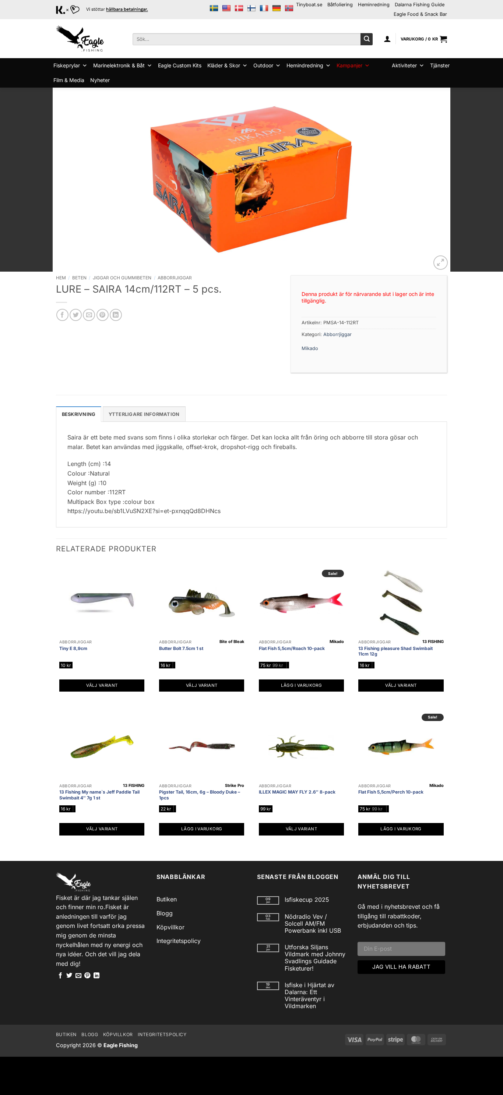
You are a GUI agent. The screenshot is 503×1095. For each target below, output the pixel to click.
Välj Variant (101, 685)
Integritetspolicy (178, 940)
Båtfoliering (340, 4)
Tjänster (440, 65)
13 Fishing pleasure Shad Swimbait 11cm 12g (395, 651)
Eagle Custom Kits (179, 65)
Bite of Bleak (231, 641)
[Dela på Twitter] (76, 315)
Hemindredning (304, 65)
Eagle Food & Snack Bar (420, 14)
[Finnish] (251, 8)
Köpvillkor (170, 927)
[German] (276, 8)
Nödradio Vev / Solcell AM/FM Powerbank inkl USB (313, 923)
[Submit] (366, 39)
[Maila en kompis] (89, 315)
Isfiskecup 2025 (307, 899)
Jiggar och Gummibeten (122, 277)
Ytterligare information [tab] (144, 414)
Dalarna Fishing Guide (419, 4)
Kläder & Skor (223, 65)
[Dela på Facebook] (62, 315)
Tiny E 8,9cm (73, 648)
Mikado (310, 348)
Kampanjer (349, 65)
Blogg (164, 913)
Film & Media (68, 80)
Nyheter (100, 80)
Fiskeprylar (66, 65)
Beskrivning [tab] (79, 414)
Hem (61, 277)
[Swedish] (214, 8)
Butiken (166, 899)
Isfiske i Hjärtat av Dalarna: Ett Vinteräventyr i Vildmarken (309, 996)
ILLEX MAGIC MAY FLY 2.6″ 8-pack (297, 792)
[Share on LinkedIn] (116, 315)
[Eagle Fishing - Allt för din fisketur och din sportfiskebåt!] (80, 38)
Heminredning (374, 4)
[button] (387, 39)
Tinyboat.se (309, 4)
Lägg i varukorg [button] (301, 685)
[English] (226, 8)
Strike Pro (234, 785)
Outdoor (263, 65)
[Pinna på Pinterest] (102, 315)
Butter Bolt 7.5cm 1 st (181, 648)
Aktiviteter (404, 65)
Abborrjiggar (175, 277)
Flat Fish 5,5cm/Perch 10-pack (390, 792)
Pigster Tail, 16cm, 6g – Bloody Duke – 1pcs (199, 795)
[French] (264, 8)
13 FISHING (433, 641)
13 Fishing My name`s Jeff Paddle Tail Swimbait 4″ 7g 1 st (99, 795)
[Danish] (239, 8)
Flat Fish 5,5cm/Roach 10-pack (292, 648)
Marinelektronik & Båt (119, 65)
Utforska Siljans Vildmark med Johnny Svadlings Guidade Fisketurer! (315, 958)
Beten (79, 277)
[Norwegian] (289, 8)
